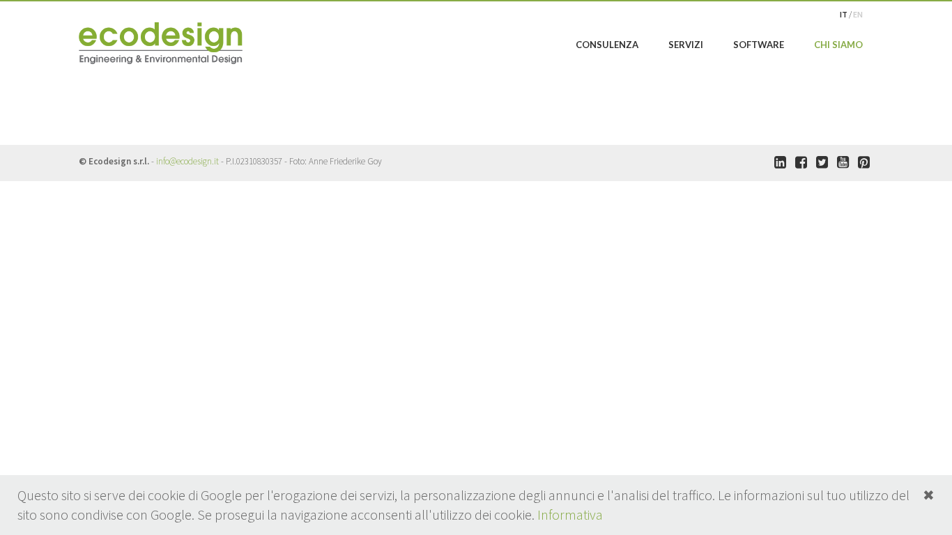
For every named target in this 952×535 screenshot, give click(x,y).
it (844, 14)
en (858, 14)
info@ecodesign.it (187, 161)
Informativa (570, 514)
